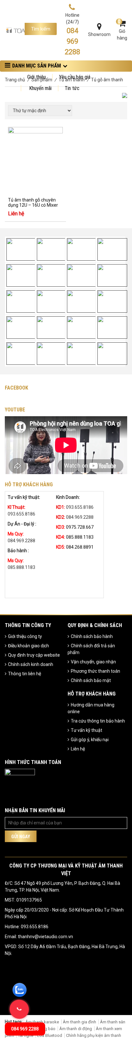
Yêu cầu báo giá (74, 77)
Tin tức (72, 88)
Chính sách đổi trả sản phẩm (91, 649)
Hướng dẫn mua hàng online (91, 708)
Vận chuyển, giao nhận (93, 661)
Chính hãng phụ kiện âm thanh (93, 1035)
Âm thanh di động (75, 1028)
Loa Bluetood (49, 1035)
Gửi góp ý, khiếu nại (90, 739)
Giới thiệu (36, 77)
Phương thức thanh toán (95, 671)
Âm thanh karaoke (42, 1022)
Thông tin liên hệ (24, 673)
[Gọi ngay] (19, 1009)
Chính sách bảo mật (91, 680)
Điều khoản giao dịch (28, 645)
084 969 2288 (25, 1028)
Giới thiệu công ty (25, 636)
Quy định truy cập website (34, 655)
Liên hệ (78, 748)
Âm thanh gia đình (79, 1022)
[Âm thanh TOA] (16, 29)
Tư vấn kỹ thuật (86, 730)
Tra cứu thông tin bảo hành (98, 720)
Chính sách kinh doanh (30, 664)
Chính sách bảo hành (92, 636)
